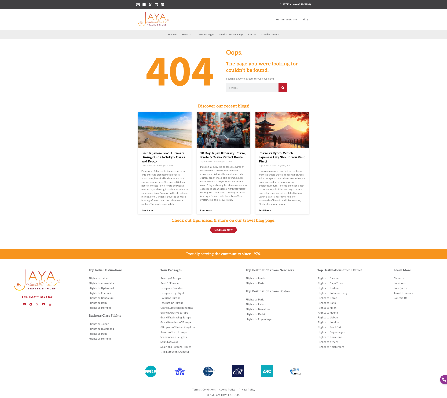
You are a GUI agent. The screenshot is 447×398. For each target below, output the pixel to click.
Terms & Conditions (204, 389)
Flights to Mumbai (100, 307)
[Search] (283, 87)
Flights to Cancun (328, 278)
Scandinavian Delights (173, 337)
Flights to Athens (327, 342)
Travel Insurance (403, 293)
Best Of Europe (169, 283)
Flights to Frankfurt (329, 327)
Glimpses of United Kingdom (177, 327)
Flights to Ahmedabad (102, 283)
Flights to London (256, 278)
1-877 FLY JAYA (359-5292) (37, 296)
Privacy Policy (247, 389)
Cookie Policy (227, 389)
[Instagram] (162, 4)
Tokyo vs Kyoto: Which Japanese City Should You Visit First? (282, 157)
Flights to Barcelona (258, 309)
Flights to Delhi (98, 302)
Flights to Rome (327, 298)
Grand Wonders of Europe (175, 322)
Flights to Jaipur (99, 278)
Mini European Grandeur (174, 351)
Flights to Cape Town (330, 283)
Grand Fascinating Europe (175, 317)
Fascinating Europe (171, 302)
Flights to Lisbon (256, 304)
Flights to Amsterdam (330, 346)
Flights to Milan (326, 307)
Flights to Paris (255, 283)
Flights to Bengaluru (101, 298)
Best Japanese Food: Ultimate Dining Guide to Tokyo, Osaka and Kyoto (163, 157)
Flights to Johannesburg (332, 293)
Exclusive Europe (170, 298)
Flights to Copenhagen (259, 319)
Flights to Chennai (100, 293)
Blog (305, 19)
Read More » (147, 210)
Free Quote (400, 288)
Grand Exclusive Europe (174, 312)
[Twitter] (150, 4)
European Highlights (172, 293)
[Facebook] (144, 4)
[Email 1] (138, 4)
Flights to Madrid (256, 314)
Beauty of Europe (170, 278)
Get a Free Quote (286, 19)
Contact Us (400, 298)
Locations (400, 283)
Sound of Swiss (169, 342)
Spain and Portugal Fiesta (175, 346)
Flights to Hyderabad (101, 288)
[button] (190, 34)
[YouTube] (156, 4)
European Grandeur (172, 288)
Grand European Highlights (176, 307)
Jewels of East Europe (173, 332)
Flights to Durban (328, 288)
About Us (399, 278)
